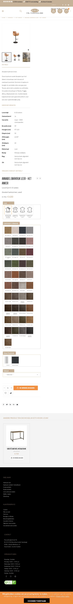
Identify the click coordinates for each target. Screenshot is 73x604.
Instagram (11, 576)
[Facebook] (62, 5)
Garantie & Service (8, 521)
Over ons (5, 514)
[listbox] (21, 212)
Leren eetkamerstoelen (9, 492)
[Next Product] (40, 178)
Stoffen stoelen (7, 494)
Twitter (6, 404)
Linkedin (15, 576)
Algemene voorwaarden (9, 523)
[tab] (16, 64)
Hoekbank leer (7, 482)
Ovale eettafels (7, 487)
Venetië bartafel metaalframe (16, 449)
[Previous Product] (37, 178)
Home (3, 17)
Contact (5, 509)
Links (53, 5)
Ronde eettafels (7, 489)
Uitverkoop (6, 496)
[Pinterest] (68, 5)
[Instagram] (65, 5)
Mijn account (6, 512)
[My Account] (53, 11)
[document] (36, 598)
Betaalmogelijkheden (8, 518)
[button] (28, 50)
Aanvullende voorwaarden (10, 525)
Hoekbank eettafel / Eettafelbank (12, 485)
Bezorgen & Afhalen (8, 516)
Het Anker (18, 17)
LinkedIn (10, 404)
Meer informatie (62, 596)
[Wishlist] (60, 11)
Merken (10, 17)
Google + (13, 404)
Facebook (3, 404)
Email (17, 404)
